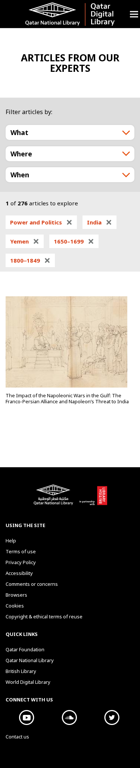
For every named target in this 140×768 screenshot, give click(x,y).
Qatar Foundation (25, 649)
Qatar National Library (54, 499)
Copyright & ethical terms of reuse (44, 616)
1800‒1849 (30, 260)
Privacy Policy (21, 562)
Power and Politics (41, 222)
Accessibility (19, 573)
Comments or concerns (32, 584)
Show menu (134, 14)
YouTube (27, 717)
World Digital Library (28, 682)
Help (11, 540)
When (19, 174)
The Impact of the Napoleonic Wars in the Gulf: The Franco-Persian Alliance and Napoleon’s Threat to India (67, 398)
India (99, 222)
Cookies (15, 605)
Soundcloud (69, 717)
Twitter (112, 717)
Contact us (17, 736)
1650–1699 (74, 241)
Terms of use (21, 551)
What (19, 132)
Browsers (16, 594)
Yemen (24, 241)
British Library (93, 499)
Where (21, 153)
